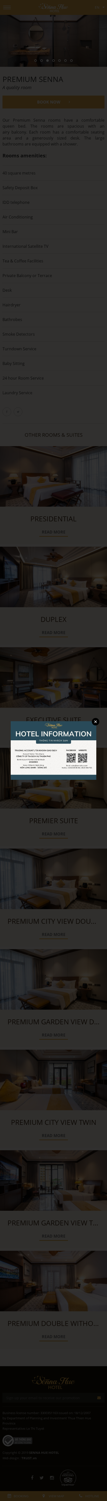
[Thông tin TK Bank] (53, 750)
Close (95, 721)
